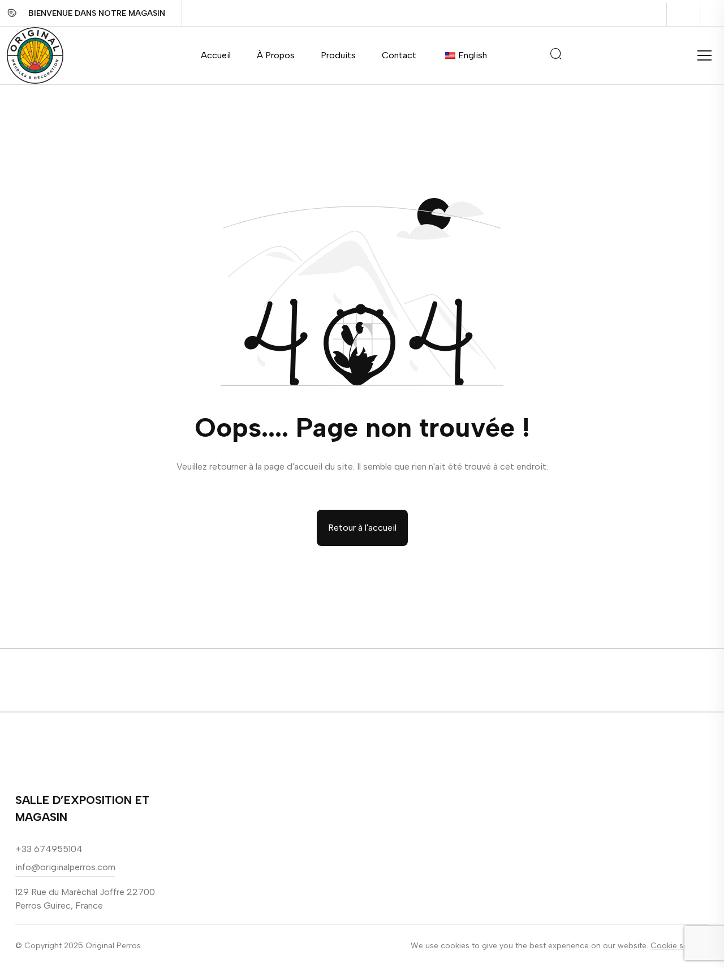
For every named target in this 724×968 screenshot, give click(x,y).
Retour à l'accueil (362, 527)
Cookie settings (679, 945)
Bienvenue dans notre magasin (96, 13)
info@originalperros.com (65, 867)
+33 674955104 (49, 849)
